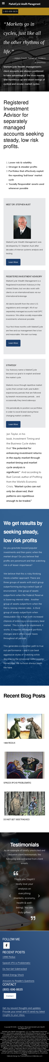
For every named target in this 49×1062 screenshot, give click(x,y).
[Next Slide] (38, 895)
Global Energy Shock (13, 974)
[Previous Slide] (10, 895)
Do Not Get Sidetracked (17, 819)
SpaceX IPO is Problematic (17, 782)
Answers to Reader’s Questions (18, 980)
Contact (10, 996)
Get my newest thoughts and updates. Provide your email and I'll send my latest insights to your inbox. (24, 1011)
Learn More (13, 262)
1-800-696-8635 (10, 11)
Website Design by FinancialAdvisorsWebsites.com (24, 1056)
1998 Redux (9, 742)
